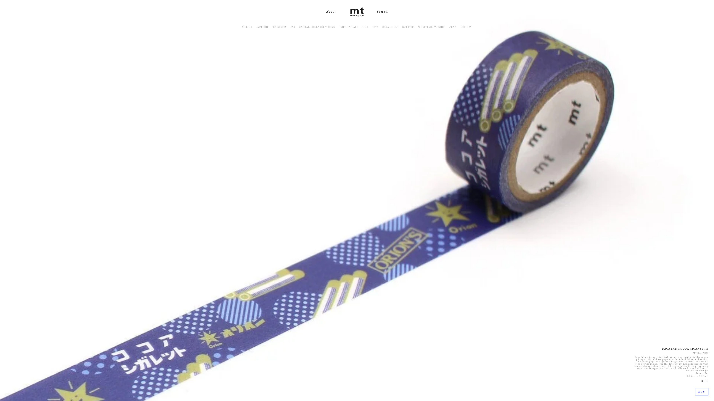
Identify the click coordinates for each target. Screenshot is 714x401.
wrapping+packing (431, 27)
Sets (375, 27)
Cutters (408, 27)
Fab (292, 27)
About (331, 11)
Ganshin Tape (348, 27)
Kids (365, 27)
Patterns (262, 27)
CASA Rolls (390, 27)
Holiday (466, 27)
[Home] (357, 17)
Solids (247, 27)
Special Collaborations (317, 27)
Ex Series (280, 27)
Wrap (452, 27)
